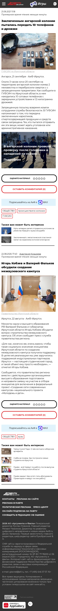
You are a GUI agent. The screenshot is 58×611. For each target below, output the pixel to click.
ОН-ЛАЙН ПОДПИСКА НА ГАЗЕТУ (19, 511)
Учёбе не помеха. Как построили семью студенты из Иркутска (31, 459)
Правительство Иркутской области (19, 313)
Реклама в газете (12, 503)
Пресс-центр (40, 507)
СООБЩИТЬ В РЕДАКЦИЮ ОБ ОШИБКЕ (23, 515)
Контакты (8, 499)
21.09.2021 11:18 (8, 11)
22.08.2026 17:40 (9, 254)
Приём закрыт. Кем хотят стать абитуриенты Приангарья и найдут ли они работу (33, 477)
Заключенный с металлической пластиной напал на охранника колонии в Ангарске (32, 238)
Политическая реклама (16, 507)
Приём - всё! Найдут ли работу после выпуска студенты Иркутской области (34, 468)
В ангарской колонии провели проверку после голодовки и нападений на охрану (27, 150)
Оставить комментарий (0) (29, 189)
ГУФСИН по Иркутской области (17, 71)
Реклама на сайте (28, 499)
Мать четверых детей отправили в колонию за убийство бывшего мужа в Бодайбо (34, 229)
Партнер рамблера (26, 597)
